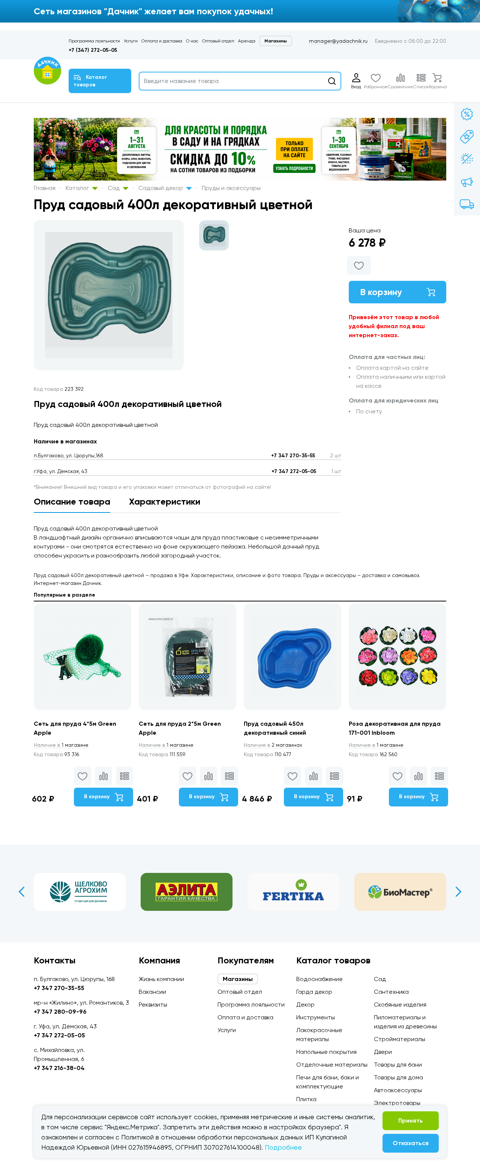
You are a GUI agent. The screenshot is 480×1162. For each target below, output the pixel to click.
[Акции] (467, 114)
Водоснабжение (319, 979)
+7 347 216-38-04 (59, 1068)
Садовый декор (161, 187)
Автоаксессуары (398, 1090)
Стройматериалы (399, 1039)
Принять (410, 1120)
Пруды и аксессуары (231, 187)
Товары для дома (398, 1077)
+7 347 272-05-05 (294, 471)
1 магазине (61, 745)
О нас (192, 41)
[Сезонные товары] (467, 159)
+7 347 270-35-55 (293, 455)
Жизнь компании (161, 979)
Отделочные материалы (332, 1064)
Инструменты (315, 1017)
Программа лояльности (94, 41)
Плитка (306, 1099)
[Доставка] (467, 204)
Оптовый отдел (218, 41)
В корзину (381, 291)
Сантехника (391, 991)
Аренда (246, 41)
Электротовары (397, 1102)
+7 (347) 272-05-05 (93, 50)
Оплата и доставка (161, 41)
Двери (383, 1051)
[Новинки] (467, 136)
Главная (45, 187)
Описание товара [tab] (72, 501)
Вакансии (152, 991)
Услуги (131, 41)
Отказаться (411, 1143)
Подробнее (283, 1147)
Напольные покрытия (326, 1051)
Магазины (275, 41)
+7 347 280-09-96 (60, 1011)
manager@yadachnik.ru (338, 41)
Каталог (78, 187)
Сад (114, 187)
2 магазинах (273, 745)
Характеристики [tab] (164, 501)
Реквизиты (153, 1004)
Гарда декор (314, 991)
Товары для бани (398, 1064)
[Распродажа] (467, 181)
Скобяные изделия (400, 1004)
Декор (305, 1004)
